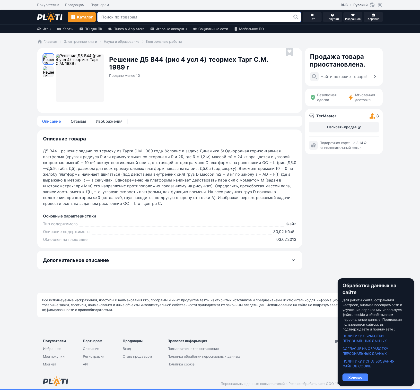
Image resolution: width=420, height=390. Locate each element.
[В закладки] (289, 52)
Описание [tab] (51, 121)
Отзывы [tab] (78, 121)
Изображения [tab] (109, 121)
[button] (296, 17)
